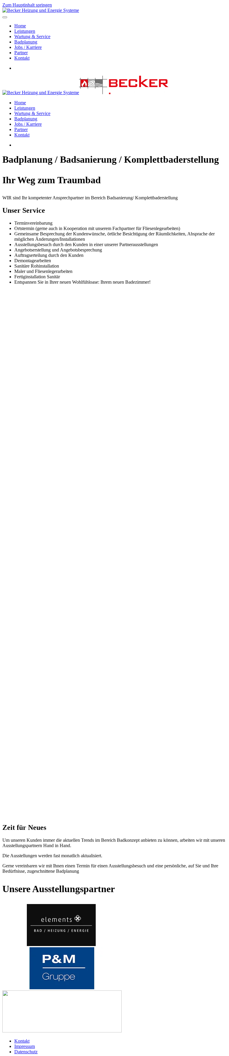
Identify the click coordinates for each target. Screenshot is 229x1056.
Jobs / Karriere (28, 47)
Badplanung (25, 41)
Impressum (24, 1046)
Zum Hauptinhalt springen (27, 4)
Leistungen (24, 31)
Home (20, 25)
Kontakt (22, 57)
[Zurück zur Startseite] (40, 10)
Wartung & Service (32, 36)
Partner (21, 52)
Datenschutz (26, 1051)
